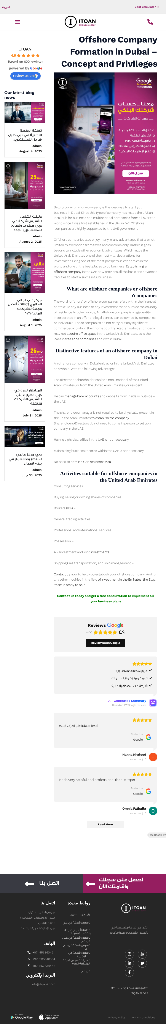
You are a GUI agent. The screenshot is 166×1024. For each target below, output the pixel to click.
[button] (17, 22)
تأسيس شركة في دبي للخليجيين (76, 945)
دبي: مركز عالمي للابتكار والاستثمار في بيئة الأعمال (25, 459)
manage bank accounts (82, 396)
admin (37, 146)
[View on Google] (153, 757)
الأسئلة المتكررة (80, 915)
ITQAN (25, 49)
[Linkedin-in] (129, 963)
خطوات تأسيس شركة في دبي (76, 961)
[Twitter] (142, 963)
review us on (23, 75)
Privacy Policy (116, 1017)
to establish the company (110, 418)
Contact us (62, 574)
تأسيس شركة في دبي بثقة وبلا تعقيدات (76, 923)
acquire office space (81, 334)
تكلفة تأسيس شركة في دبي (77, 930)
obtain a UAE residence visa (91, 462)
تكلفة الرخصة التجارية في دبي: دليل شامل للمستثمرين (25, 135)
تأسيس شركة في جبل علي (76, 938)
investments (100, 552)
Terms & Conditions (143, 1017)
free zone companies (80, 339)
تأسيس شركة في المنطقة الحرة (79, 953)
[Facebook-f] (129, 972)
